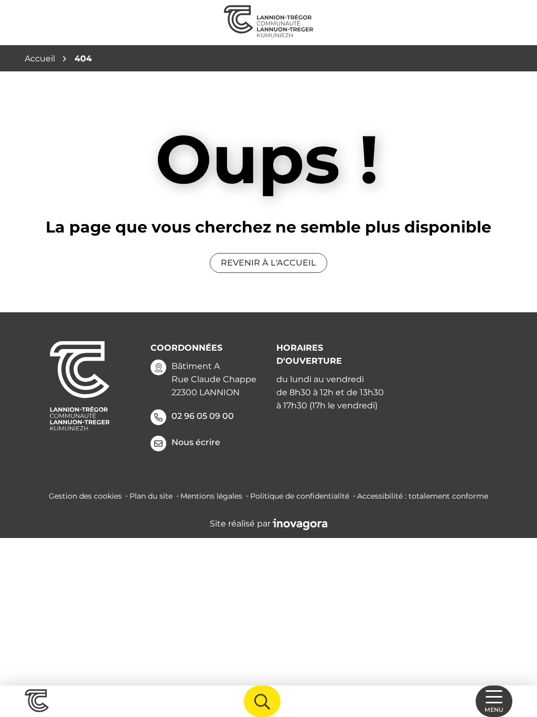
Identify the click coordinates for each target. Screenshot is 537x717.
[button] (516, 662)
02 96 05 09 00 (202, 416)
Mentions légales (211, 496)
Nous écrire (195, 442)
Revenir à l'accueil (268, 263)
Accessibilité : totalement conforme (422, 496)
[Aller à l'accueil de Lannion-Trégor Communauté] (268, 22)
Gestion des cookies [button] (85, 496)
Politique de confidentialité (299, 496)
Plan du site (151, 496)
